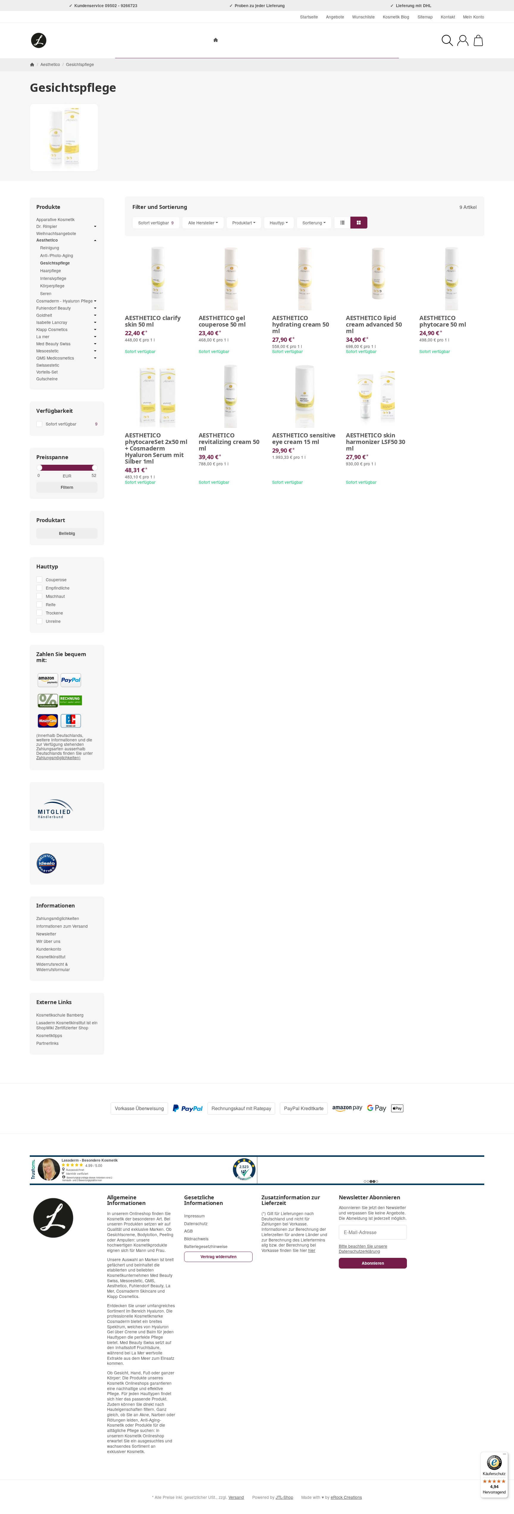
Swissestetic (47, 365)
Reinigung (49, 248)
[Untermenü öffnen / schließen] (95, 226)
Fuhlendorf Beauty (53, 308)
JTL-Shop (284, 1497)
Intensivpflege (53, 278)
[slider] (39, 468)
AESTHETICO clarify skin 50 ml (152, 321)
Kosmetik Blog (396, 17)
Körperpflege (52, 286)
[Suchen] (447, 40)
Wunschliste (363, 17)
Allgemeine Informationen (126, 1200)
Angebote (335, 17)
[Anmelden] (463, 40)
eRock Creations (346, 1497)
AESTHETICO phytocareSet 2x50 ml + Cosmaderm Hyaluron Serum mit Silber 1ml (156, 448)
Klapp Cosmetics (52, 329)
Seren (45, 293)
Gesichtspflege (55, 263)
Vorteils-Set (47, 372)
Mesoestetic (47, 351)
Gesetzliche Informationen (203, 1200)
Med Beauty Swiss (53, 343)
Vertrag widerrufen (218, 1256)
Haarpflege (50, 270)
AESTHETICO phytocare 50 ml (442, 321)
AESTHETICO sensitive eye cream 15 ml (304, 438)
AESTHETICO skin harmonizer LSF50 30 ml (375, 442)
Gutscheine (47, 379)
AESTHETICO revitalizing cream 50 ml (229, 442)
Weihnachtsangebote (56, 233)
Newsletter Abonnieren (369, 1198)
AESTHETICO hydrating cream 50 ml (300, 324)
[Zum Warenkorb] (478, 40)
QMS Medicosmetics (55, 358)
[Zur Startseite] (64, 40)
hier (311, 1250)
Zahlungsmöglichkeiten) (58, 757)
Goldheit (44, 315)
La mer (42, 336)
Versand (236, 1497)
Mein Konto (473, 17)
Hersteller (286, 40)
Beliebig (67, 533)
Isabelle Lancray (51, 322)
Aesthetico (47, 240)
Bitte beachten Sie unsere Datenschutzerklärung (363, 1248)
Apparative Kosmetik (55, 219)
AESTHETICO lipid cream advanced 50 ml (374, 324)
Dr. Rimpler (46, 226)
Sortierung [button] (312, 223)
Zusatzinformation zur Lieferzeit (290, 1200)
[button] (304, 222)
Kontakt (448, 17)
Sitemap (425, 17)
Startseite (309, 17)
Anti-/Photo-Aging (56, 255)
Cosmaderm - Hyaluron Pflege (64, 301)
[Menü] (504, 1455)
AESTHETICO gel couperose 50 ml (222, 321)
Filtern (67, 487)
